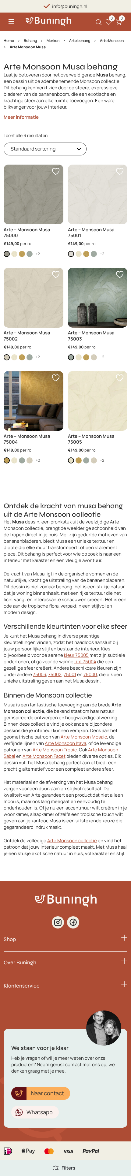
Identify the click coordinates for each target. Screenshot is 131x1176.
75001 (70, 674)
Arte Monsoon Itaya (65, 743)
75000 (90, 674)
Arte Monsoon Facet (44, 756)
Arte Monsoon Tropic (55, 749)
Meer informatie (21, 117)
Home (9, 40)
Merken (53, 40)
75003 (39, 674)
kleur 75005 (76, 655)
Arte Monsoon (112, 40)
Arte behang (79, 40)
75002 (55, 674)
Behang (30, 40)
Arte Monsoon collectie (72, 840)
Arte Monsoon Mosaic (84, 737)
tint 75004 (85, 661)
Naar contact (47, 1093)
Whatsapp (40, 1112)
